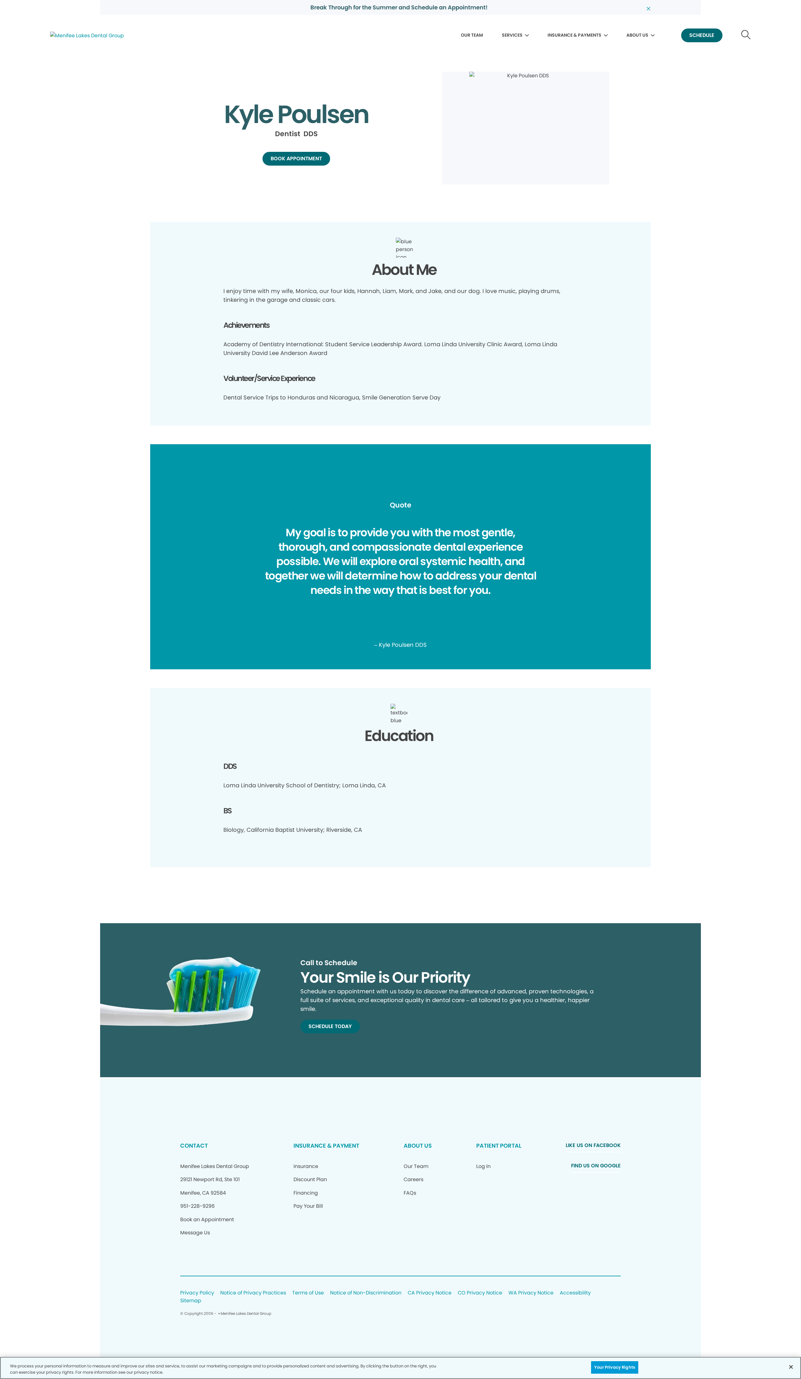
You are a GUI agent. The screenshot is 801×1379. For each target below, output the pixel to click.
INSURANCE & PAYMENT (326, 1146)
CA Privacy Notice (430, 1293)
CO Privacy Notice (480, 1293)
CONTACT (194, 1146)
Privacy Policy (197, 1293)
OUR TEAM (472, 35)
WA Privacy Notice (531, 1293)
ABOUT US (637, 35)
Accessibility (575, 1293)
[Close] (791, 1367)
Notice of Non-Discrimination (365, 1293)
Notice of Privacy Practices (253, 1293)
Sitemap (190, 1301)
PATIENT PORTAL (498, 1146)
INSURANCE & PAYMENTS (574, 35)
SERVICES (512, 35)
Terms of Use (308, 1293)
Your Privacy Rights (614, 1367)
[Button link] (746, 35)
